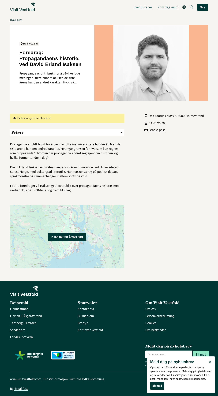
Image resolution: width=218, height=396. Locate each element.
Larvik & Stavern (21, 337)
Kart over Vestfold (90, 330)
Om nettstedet (155, 330)
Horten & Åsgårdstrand (26, 316)
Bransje (83, 323)
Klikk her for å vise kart (67, 236)
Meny (202, 7)
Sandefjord (17, 330)
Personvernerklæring (159, 316)
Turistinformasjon (55, 379)
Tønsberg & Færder (23, 323)
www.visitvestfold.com (25, 379)
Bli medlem (86, 316)
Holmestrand (19, 309)
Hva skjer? (16, 19)
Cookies (150, 323)
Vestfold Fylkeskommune (87, 379)
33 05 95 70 (157, 123)
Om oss (150, 309)
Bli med (200, 354)
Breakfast (21, 388)
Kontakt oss (86, 309)
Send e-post (157, 130)
